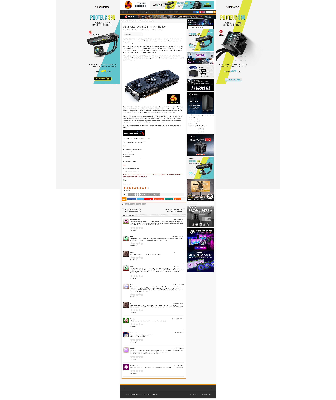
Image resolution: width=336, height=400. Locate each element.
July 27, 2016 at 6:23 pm (178, 284)
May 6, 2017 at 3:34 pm (178, 365)
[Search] (215, 12)
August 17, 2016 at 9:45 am (178, 332)
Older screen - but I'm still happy (198, 126)
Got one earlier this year (196, 120)
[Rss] (190, 394)
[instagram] (197, 394)
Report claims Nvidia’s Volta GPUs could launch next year (133, 209)
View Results (201, 132)
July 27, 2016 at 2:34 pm (178, 266)
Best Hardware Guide (164, 12)
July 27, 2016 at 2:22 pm (178, 252)
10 (146, 194)
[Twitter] (197, 12)
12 (151, 194)
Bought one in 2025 (195, 122)
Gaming (144, 12)
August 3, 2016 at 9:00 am (178, 318)
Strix (144, 204)
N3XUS (132, 252)
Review (139, 204)
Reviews (136, 12)
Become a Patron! (128, 184)
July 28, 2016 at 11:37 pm (178, 303)
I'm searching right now (196, 118)
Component (129, 21)
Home (123, 12)
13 (154, 194)
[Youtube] (200, 12)
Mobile (153, 12)
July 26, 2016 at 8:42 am (178, 219)
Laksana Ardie (134, 333)
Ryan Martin (127, 29)
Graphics (161, 29)
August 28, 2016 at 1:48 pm (178, 348)
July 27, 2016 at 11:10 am (178, 236)
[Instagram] (203, 12)
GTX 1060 (133, 204)
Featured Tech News (153, 29)
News (129, 12)
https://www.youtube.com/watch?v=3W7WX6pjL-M (170, 307)
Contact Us (204, 394)
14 (156, 194)
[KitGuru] (135, 4)
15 (159, 194)
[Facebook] (194, 12)
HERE (148, 138)
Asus (127, 204)
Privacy (210, 394)
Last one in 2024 (194, 124)
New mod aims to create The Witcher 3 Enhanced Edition (173, 209)
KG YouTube (178, 12)
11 (149, 194)
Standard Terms (154, 394)
